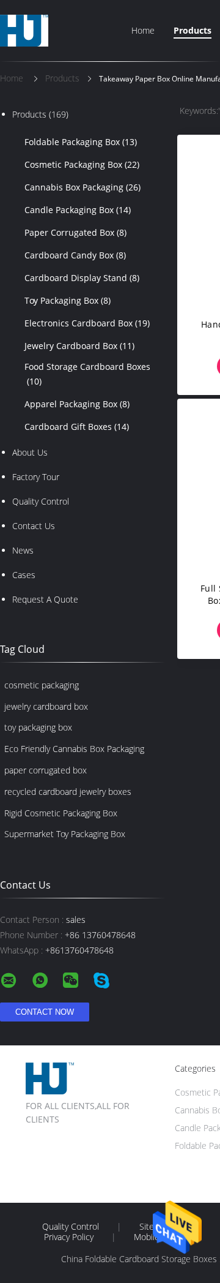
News (23, 550)
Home (143, 30)
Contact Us (33, 526)
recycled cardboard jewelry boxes (67, 791)
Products (192, 30)
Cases (23, 575)
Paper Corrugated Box (75, 232)
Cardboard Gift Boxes (76, 426)
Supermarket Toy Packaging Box (64, 834)
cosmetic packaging (41, 685)
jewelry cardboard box (46, 706)
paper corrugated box (45, 770)
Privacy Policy (69, 1237)
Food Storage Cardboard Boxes (87, 374)
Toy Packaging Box (67, 300)
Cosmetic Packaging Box (81, 164)
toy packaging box (38, 727)
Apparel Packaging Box (77, 404)
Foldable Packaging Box (80, 142)
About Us (30, 452)
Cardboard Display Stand (81, 278)
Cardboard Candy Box (75, 255)
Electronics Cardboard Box (87, 323)
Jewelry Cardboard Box (79, 346)
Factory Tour (35, 477)
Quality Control (40, 501)
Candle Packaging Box (77, 210)
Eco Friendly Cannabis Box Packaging (74, 748)
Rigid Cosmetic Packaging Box (60, 813)
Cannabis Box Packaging (82, 187)
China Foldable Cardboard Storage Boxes (139, 1259)
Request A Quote (45, 599)
